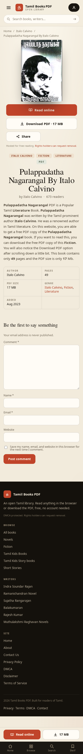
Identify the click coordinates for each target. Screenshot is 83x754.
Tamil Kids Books (15, 554)
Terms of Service (15, 683)
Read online (44, 110)
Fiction (44, 155)
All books (10, 532)
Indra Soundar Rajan (18, 586)
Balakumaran (13, 608)
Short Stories (12, 568)
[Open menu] (8, 7)
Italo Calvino (24, 31)
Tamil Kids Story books (19, 561)
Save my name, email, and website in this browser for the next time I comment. (44, 448)
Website (9, 429)
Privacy (9, 708)
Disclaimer (11, 676)
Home (8, 31)
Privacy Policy (13, 662)
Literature (64, 155)
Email (8, 412)
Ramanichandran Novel (20, 594)
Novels (8, 540)
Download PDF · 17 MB (44, 123)
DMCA (8, 669)
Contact (42, 708)
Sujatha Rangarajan (17, 601)
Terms (19, 708)
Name (9, 395)
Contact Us (11, 655)
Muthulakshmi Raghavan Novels (26, 622)
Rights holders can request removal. (56, 145)
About (8, 648)
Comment (11, 342)
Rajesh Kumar (13, 615)
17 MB (64, 734)
